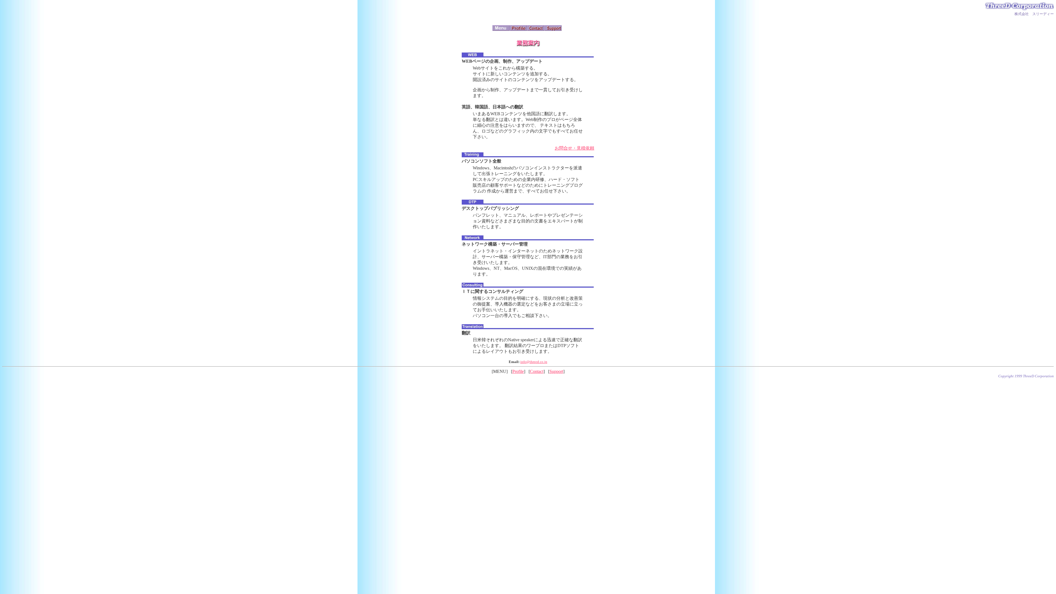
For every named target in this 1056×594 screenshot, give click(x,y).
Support (556, 371)
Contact (536, 371)
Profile (518, 371)
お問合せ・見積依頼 (574, 148)
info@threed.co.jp (533, 362)
